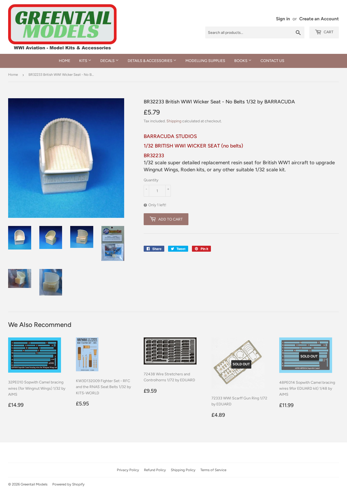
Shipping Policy (183, 470)
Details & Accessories (150, 60)
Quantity (151, 180)
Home (64, 60)
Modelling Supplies (205, 60)
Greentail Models (34, 484)
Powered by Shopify (68, 484)
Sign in (283, 18)
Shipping (173, 121)
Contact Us (272, 60)
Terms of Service (213, 470)
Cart (328, 32)
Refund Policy (155, 470)
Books (241, 60)
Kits (83, 60)
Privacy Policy (128, 470)
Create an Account (319, 18)
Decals (107, 60)
